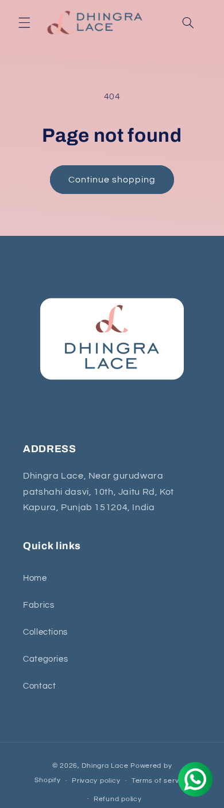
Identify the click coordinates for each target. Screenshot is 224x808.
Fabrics (38, 605)
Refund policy (118, 799)
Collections (45, 632)
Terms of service (161, 781)
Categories (45, 659)
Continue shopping (112, 179)
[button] (24, 23)
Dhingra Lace (106, 766)
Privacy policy (96, 781)
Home (35, 578)
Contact (39, 686)
